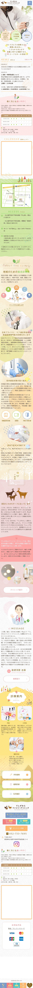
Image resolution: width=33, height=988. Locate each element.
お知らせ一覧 (28, 59)
